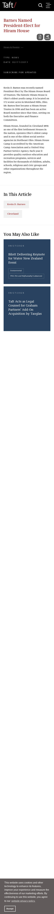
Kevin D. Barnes (16, 204)
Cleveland (12, 214)
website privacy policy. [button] (23, 901)
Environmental (16, 271)
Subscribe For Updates (20, 72)
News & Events (12, 47)
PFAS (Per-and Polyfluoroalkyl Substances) (26, 276)
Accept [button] (10, 908)
